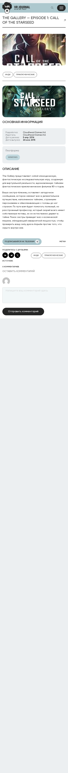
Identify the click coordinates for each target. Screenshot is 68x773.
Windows (12, 157)
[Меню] (61, 8)
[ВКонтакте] (5, 255)
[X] (17, 255)
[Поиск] (52, 8)
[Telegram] (11, 255)
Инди (7, 75)
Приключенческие (25, 75)
